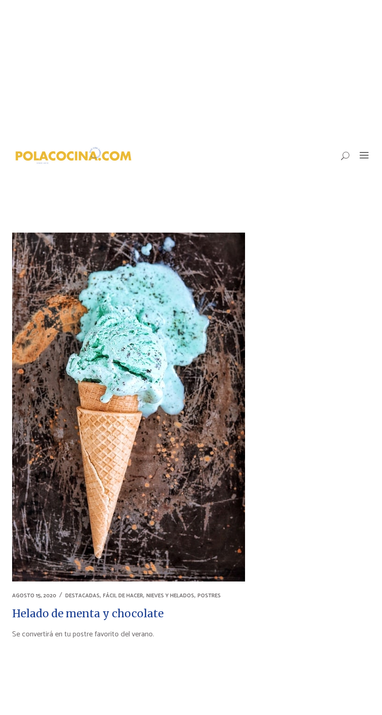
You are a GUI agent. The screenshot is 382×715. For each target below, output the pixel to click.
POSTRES (209, 595)
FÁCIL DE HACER (123, 595)
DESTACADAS (82, 595)
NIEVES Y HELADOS (170, 595)
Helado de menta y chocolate (88, 613)
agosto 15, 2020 (34, 595)
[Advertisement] (191, 70)
